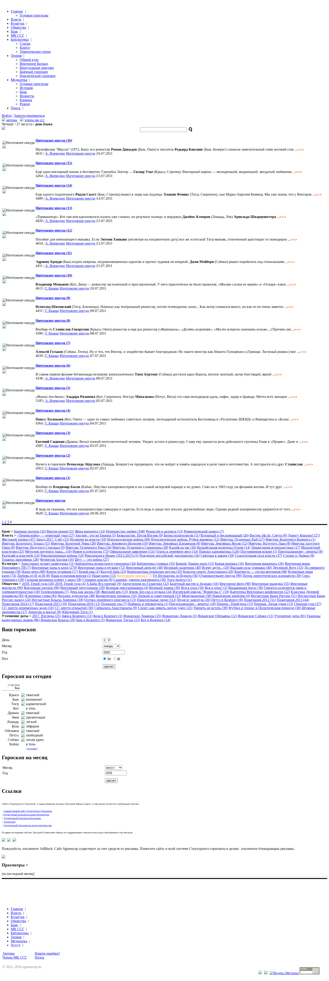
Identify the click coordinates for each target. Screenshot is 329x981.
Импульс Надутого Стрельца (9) (40, 547)
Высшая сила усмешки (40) (251, 567)
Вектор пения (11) (60, 531)
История (26, 88)
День (5, 640)
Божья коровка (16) (229, 563)
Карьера (26, 100)
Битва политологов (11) (182, 535)
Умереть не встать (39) (210, 608)
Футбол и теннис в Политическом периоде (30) (265, 608)
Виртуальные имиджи (37, 68)
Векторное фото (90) (235, 584)
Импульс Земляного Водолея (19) (122, 543)
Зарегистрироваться (29, 115)
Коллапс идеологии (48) (76, 596)
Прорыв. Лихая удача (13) (273, 604)
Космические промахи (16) (116, 596)
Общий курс (29, 60)
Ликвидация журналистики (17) (275, 547)
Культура (17, 23)
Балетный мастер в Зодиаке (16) (194, 584)
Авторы (8, 953)
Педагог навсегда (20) (193, 600)
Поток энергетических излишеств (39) (272, 576)
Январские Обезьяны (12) (217, 616)
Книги (25, 47)
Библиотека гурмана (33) (156, 563)
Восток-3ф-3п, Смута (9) (268, 535)
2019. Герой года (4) (70, 584)
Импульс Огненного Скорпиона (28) (140, 547)
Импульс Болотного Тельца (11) (26, 543)
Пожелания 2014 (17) (18, 604)
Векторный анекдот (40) (144, 567)
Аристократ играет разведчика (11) (48, 563)
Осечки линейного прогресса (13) (110, 600)
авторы (11, 120)
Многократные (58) (197, 596)
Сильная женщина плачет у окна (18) (53, 580)
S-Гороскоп (9, 822)
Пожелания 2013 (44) (293, 600)
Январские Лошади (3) (179, 616)
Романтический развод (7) (204, 531)
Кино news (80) (33, 572)
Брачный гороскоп (34, 72)
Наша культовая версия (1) (71, 576)
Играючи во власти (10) (88, 539)
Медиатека (19, 80)
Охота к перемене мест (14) (177, 551)
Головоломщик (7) (55, 592)
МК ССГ (17, 35)
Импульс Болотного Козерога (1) (290, 539)
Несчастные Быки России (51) (274, 596)
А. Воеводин (55, 153)
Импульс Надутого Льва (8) (269, 543)
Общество (18, 27)
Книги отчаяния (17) (62, 572)
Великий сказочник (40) (182, 567)
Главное (17, 11)
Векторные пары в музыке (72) (101, 567)
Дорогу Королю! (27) (304, 535)
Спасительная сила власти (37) (258, 555)
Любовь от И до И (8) (33, 576)
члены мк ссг (34, 120)
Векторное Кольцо (34, 64)
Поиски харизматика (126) (219, 551)
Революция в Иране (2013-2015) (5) (112, 555)
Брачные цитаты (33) (30, 531)
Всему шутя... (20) (215, 567)
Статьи (25, 43)
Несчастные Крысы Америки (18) (57, 600)
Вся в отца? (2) (216, 588)
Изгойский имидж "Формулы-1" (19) (201, 592)
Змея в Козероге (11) (77, 616)
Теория (16, 56)
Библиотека (20, 39)
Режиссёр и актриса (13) (164, 531)
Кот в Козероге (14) (155, 620)
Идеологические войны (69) (128, 539)
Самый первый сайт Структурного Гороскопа (28, 811)
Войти (7, 115)
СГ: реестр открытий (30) (74, 608)
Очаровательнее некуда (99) (220, 576)
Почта (39, 957)
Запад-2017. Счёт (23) (52, 539)
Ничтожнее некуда (80, 153)
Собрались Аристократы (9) (115, 608)
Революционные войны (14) (62, 555)
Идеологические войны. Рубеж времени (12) (185, 539)
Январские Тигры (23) (123, 620)
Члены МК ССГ (14, 957)
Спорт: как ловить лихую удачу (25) (165, 608)
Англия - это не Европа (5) (95, 535)
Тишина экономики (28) (20, 559)
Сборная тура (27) (307, 604)
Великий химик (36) (164, 588)
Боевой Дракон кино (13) (195, 563)
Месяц (7, 646)
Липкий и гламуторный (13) (159, 596)
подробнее (32, 749)
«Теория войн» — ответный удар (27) (45, 535)
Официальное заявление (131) (133, 551)
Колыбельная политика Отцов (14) (223, 547)
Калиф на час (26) (182, 547)
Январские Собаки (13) (255, 616)
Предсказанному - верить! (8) (300, 551)
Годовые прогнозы (34, 15)
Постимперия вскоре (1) (258, 551)
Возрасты (27, 96)
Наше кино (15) (104, 576)
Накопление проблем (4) (231, 596)
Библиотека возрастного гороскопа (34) (105, 563)
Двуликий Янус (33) (288, 567)
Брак (14, 31)
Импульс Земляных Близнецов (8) (174, 543)
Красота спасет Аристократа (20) (208, 572)
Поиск (16, 108)
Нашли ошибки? (47, 953)
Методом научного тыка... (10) (48, 551)
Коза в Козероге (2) (107, 616)
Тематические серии (35, 51)
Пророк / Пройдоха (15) (235, 604)
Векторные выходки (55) (271, 584)
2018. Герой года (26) (38, 584)
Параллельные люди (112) (156, 600)
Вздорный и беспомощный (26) (225, 535)
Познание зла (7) (114, 604)
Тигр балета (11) (179, 580)
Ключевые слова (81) (41, 596)
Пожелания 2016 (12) (84, 604)
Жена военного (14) (90, 531)
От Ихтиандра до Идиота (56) (175, 576)
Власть (16, 19)
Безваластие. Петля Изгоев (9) (140, 535)
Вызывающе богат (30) (245, 588)
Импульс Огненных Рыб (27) (242, 539)
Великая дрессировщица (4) (127, 588)
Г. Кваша (52, 288)
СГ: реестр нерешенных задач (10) (28, 608)
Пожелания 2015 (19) (51, 604)
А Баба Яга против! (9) (103, 584)
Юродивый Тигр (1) (77, 612)
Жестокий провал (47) (18, 539)
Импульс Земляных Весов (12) (224, 543)
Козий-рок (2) (89, 572)
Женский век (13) (114, 592)
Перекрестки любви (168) (125, 531)
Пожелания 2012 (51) (260, 600)
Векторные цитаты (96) (42, 588)
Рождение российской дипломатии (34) (169, 555)
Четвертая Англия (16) (57, 559)
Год (4, 652)
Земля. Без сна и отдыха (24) (150, 592)
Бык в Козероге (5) (90, 620)
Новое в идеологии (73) (91, 551)
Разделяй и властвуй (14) (21, 555)
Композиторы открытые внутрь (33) (154, 572)
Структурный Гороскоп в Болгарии (22, 818)
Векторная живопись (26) (264, 563)
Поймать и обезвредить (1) (148, 604)
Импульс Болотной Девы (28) (73, 543)
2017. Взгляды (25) (46, 616)
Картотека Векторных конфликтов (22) (260, 592)
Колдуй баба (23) (113, 572)
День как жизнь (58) (85, 592)
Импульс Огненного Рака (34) (88, 547)
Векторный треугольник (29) (82, 588)
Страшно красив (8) (97, 580)
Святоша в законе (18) (217, 555)
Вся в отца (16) (192, 588)
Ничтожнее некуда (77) (134, 576)
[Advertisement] (83, 887)
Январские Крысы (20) (58, 620)
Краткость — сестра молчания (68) (260, 572)
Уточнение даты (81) (290, 616)
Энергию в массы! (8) (44, 612)
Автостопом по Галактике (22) (145, 584)
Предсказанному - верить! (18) (192, 604)
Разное (25, 104)
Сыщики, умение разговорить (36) (139, 580)
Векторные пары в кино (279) (54, 567)
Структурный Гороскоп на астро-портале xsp (28, 825)
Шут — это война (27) (92, 559)
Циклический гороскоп (38, 76)
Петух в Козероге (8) (227, 600)
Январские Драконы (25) (142, 616)
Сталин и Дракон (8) (298, 555)
